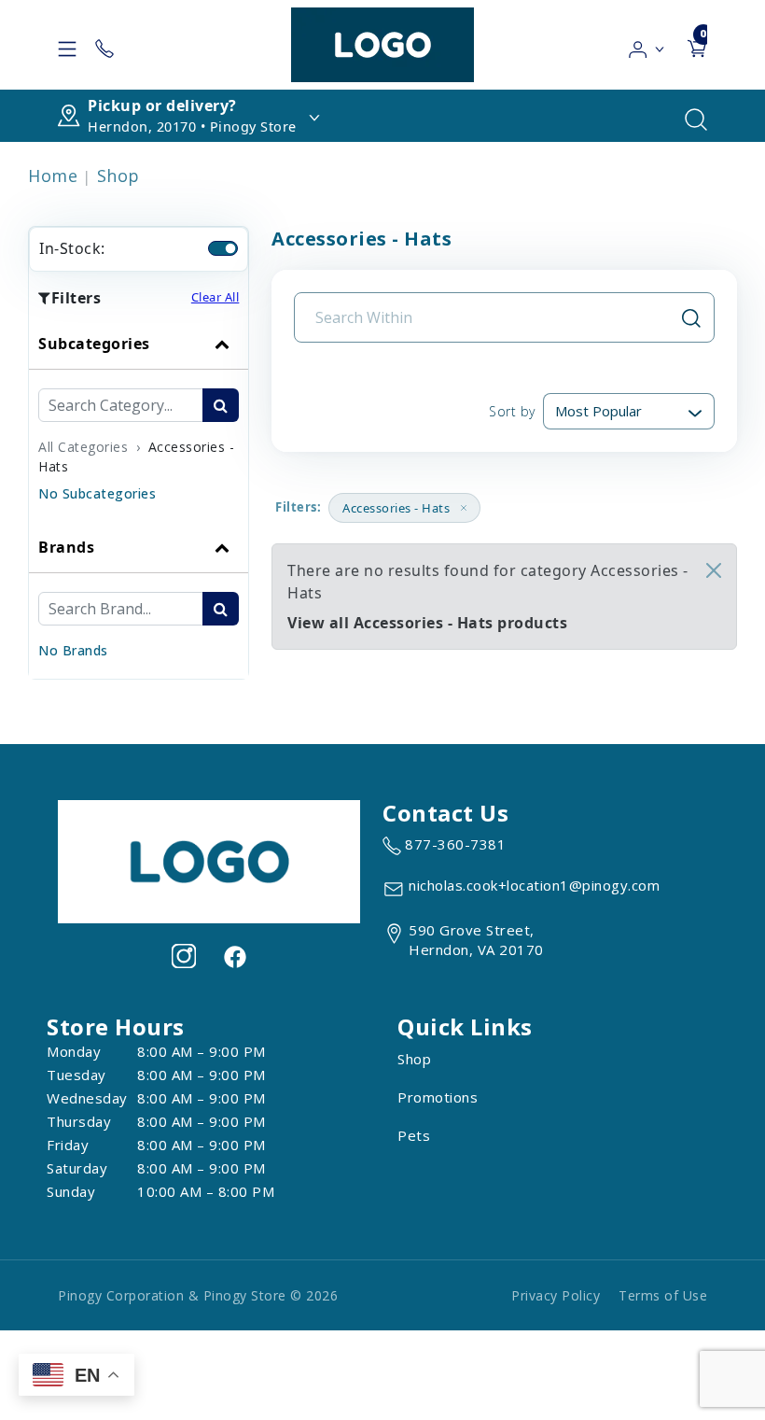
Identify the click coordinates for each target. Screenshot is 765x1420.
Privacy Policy (555, 1295)
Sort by (512, 411)
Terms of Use (663, 1295)
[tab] (138, 420)
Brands (66, 547)
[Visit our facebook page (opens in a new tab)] (234, 956)
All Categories (83, 447)
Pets (413, 1135)
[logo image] (382, 45)
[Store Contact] (104, 44)
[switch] (223, 248)
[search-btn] (220, 405)
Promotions (437, 1097)
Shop (118, 175)
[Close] (713, 570)
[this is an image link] (209, 860)
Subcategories (94, 343)
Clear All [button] (215, 296)
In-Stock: (72, 248)
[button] (647, 44)
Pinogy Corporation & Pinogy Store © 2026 (198, 1295)
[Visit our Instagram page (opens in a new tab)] (184, 956)
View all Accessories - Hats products (427, 622)
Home (52, 175)
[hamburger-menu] (67, 44)
